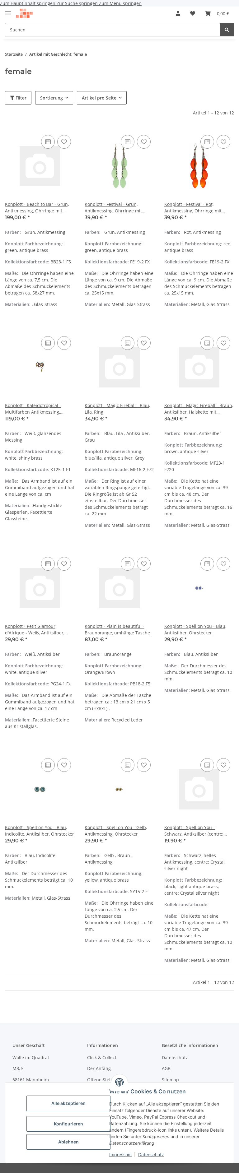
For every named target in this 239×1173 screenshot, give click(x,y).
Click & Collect (101, 1057)
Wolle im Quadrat (30, 1057)
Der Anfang (99, 1068)
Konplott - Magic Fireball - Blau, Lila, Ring (117, 408)
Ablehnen (68, 1141)
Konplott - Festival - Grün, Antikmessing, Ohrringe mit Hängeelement (113, 207)
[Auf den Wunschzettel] (64, 142)
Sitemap (170, 1080)
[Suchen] (227, 29)
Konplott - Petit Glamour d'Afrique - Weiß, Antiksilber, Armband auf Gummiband (34, 629)
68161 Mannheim (30, 1080)
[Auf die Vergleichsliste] (48, 142)
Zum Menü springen (120, 3)
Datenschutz (151, 1154)
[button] (178, 13)
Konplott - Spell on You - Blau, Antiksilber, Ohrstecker (195, 629)
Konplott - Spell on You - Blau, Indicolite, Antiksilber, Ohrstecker (39, 830)
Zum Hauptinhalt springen (28, 3)
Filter (20, 98)
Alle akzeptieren (68, 1103)
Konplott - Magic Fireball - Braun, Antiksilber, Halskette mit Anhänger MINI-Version (198, 408)
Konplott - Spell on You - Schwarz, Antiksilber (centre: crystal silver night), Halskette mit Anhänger (198, 830)
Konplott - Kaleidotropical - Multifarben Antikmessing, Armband (33, 408)
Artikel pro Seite (99, 98)
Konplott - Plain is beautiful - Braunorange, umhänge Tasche (117, 629)
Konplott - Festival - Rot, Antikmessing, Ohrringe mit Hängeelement (193, 207)
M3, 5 (18, 1068)
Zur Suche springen (78, 3)
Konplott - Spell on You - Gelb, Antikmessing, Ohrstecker (116, 830)
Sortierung (51, 98)
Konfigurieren (68, 1123)
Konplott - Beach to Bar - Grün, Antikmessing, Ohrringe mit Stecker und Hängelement (37, 207)
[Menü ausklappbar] (8, 10)
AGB (166, 1068)
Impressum (120, 1154)
